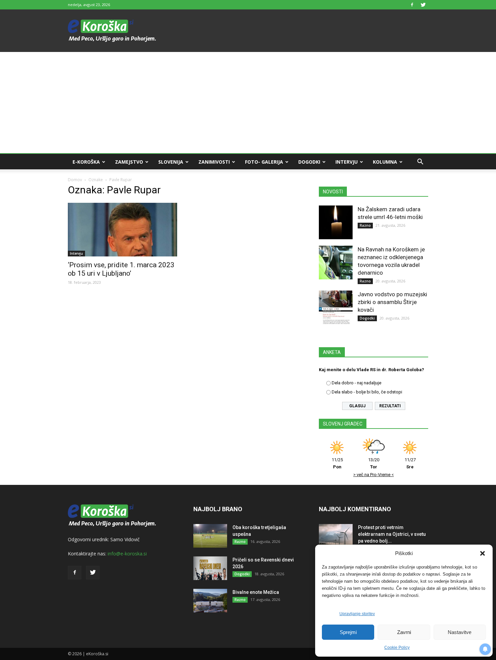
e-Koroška (86, 162)
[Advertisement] (248, 102)
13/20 (373, 463)
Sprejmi (348, 632)
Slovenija (170, 162)
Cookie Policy (397, 647)
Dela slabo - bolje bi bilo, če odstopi (367, 391)
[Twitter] (423, 4)
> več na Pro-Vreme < (373, 474)
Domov (75, 180)
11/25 (337, 463)
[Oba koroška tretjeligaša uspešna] (210, 536)
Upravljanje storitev (357, 613)
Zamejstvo (129, 162)
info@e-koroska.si (127, 553)
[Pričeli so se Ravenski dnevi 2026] (210, 568)
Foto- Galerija (264, 162)
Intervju (346, 162)
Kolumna (385, 162)
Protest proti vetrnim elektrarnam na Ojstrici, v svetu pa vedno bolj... (392, 534)
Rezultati (390, 406)
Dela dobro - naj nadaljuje (356, 382)
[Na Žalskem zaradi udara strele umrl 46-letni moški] (336, 222)
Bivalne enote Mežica (255, 592)
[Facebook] (412, 4)
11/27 (410, 463)
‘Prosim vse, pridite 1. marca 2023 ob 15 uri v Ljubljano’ (121, 269)
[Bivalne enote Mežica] (210, 600)
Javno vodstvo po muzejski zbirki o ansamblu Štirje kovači (392, 302)
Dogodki (309, 162)
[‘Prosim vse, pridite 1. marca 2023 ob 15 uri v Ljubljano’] (122, 229)
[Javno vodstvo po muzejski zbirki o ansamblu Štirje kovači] (336, 307)
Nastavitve (459, 632)
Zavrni (404, 632)
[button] (482, 553)
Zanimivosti (214, 162)
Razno (365, 225)
